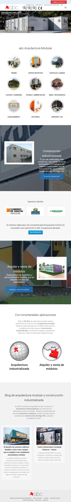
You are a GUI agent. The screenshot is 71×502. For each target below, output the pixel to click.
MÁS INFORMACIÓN (35, 232)
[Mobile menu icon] (65, 7)
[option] (24, 211)
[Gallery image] (19, 153)
